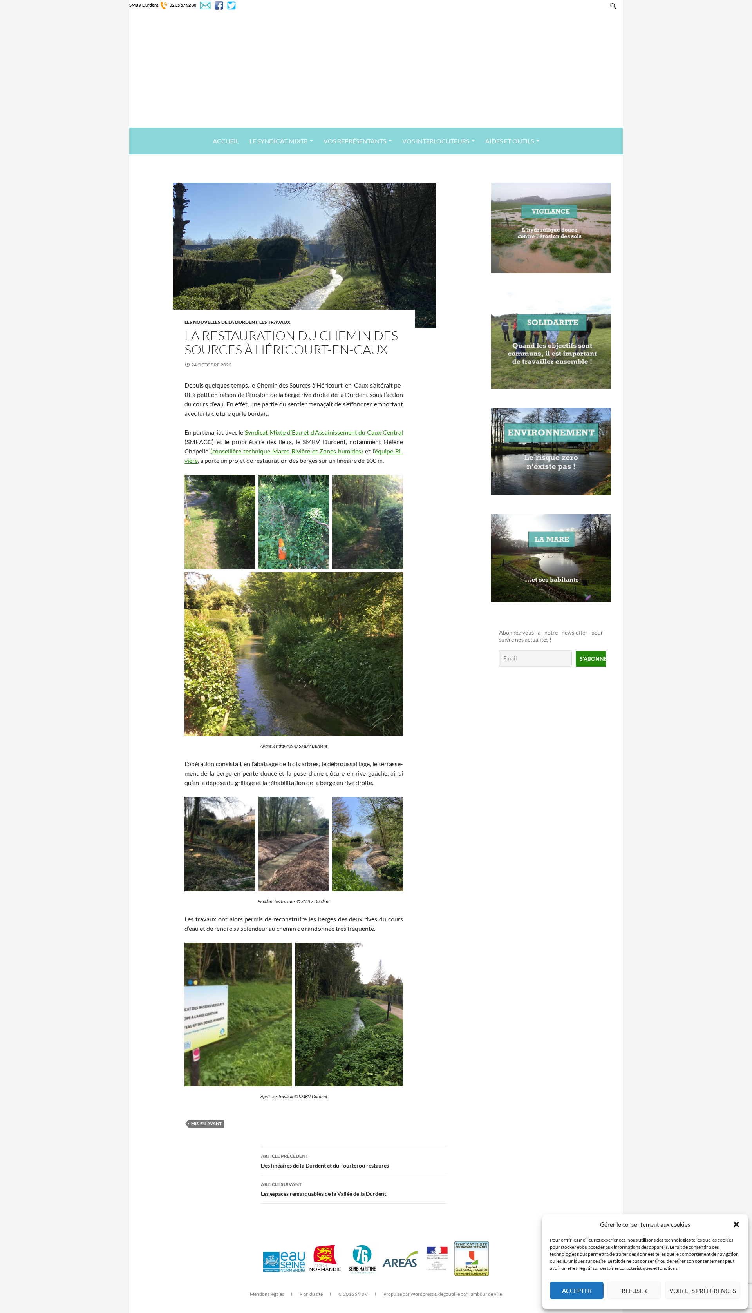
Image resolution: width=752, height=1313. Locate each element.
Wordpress (422, 1294)
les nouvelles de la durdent (220, 322)
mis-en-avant (206, 1123)
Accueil (226, 141)
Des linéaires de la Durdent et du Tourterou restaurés (325, 1161)
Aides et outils (509, 141)
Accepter (577, 1290)
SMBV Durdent (143, 4)
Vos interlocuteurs (435, 141)
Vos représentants (355, 141)
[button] (736, 1224)
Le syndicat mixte (278, 141)
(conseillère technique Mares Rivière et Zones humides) (286, 451)
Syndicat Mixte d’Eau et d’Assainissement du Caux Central (324, 432)
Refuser (634, 1290)
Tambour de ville (485, 1294)
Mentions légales (267, 1294)
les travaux (275, 322)
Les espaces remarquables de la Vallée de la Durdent (323, 1189)
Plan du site (311, 1294)
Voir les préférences (702, 1290)
